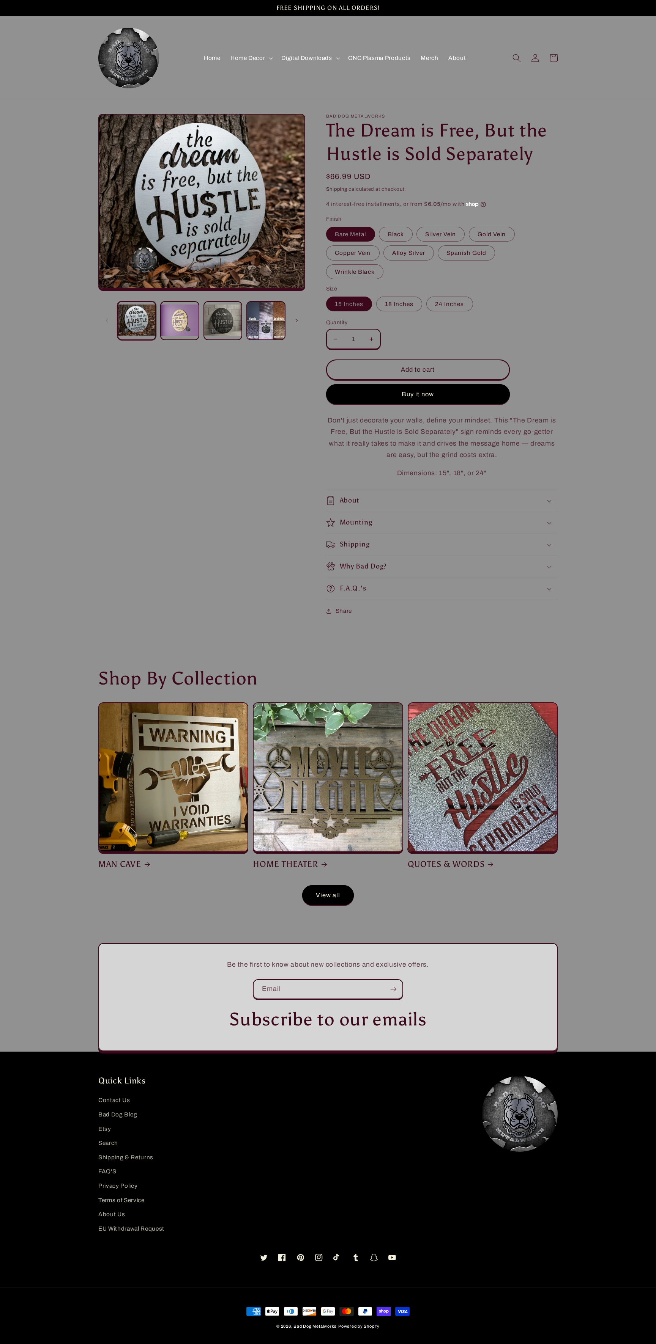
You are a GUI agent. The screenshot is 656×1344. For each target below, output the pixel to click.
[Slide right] (297, 320)
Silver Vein (440, 234)
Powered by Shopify (359, 1326)
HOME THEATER (285, 864)
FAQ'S (107, 1171)
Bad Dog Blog (117, 1114)
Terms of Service (121, 1200)
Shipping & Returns (125, 1157)
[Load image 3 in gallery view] (223, 320)
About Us (111, 1214)
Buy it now (418, 394)
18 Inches (399, 304)
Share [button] (344, 611)
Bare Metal (350, 234)
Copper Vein (353, 253)
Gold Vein (492, 234)
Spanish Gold (466, 253)
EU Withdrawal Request (131, 1228)
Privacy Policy (117, 1185)
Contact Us (114, 1100)
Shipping (336, 189)
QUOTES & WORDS (446, 864)
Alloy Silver (408, 253)
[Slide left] (106, 320)
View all (328, 895)
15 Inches (349, 304)
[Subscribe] (393, 989)
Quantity (337, 322)
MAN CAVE (119, 864)
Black (396, 234)
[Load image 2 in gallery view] (179, 320)
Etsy (104, 1129)
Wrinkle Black (355, 271)
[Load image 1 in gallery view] (136, 320)
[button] (251, 58)
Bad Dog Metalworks (315, 1326)
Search (108, 1143)
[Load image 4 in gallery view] (265, 320)
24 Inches (449, 304)
